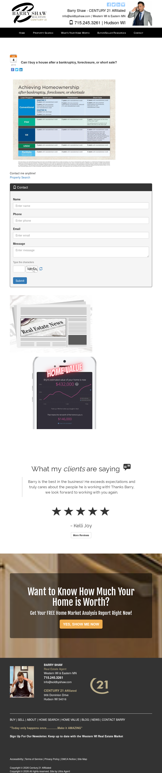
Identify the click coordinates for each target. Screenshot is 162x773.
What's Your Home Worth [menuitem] (75, 32)
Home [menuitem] (22, 32)
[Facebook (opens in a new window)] (108, 4)
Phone (17, 214)
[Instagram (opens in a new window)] (123, 4)
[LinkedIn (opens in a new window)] (118, 4)
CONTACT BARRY (113, 720)
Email (16, 229)
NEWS (95, 720)
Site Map (82, 759)
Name (17, 199)
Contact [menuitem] (138, 32)
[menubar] (81, 33)
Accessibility (16, 759)
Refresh (41, 269)
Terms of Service (34, 759)
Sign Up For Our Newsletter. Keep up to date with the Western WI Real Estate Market (66, 736)
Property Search (20, 177)
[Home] (28, 13)
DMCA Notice (68, 759)
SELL (21, 720)
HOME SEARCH (49, 720)
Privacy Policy (51, 759)
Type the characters (23, 262)
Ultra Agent (64, 771)
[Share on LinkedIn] (21, 69)
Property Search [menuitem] (43, 32)
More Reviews (81, 535)
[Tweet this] (17, 69)
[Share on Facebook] (13, 69)
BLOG (85, 720)
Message (19, 244)
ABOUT (32, 720)
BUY (12, 720)
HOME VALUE (70, 720)
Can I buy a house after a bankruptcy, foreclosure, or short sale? (69, 62)
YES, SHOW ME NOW (81, 624)
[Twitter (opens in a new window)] (113, 4)
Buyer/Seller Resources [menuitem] (111, 32)
